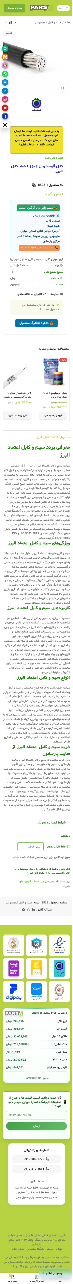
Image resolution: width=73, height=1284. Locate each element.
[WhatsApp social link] (28, 910)
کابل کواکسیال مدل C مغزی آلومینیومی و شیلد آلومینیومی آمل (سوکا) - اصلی (17, 395)
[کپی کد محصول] (33, 185)
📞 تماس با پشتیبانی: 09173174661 (39, 248)
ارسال (36, 1126)
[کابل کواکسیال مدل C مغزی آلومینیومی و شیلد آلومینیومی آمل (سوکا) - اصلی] (17, 372)
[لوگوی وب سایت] (41, 8)
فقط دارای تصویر (56, 846)
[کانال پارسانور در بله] (5, 48)
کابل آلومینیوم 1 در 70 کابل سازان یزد (54, 395)
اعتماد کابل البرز (54, 158)
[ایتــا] (5, 57)
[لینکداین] (5, 91)
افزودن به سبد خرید (52, 415)
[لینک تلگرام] (23, 910)
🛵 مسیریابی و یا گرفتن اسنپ (38, 207)
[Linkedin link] (33, 910)
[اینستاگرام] (5, 99)
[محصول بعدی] (5, 22)
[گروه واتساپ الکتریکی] (5, 74)
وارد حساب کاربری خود (31, 881)
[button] (55, 1273)
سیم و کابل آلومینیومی (48, 22)
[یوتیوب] (5, 108)
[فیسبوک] (5, 116)
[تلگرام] (5, 82)
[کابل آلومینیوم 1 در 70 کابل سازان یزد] (52, 372)
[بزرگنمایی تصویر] (62, 87)
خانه (67, 22)
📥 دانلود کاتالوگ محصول (36, 323)
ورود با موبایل (14, 8)
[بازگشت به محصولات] (10, 22)
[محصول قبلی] (15, 22)
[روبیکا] (5, 65)
